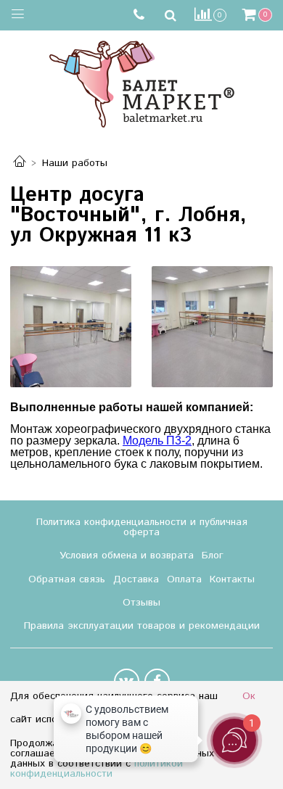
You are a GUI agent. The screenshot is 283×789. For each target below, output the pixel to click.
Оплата (184, 579)
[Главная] (19, 163)
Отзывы (141, 602)
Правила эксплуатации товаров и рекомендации (142, 626)
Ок (248, 696)
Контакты (232, 579)
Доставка (136, 579)
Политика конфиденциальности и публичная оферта (141, 527)
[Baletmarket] (141, 82)
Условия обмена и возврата (127, 555)
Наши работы (74, 163)
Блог (212, 555)
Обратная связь (66, 579)
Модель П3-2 (157, 440)
